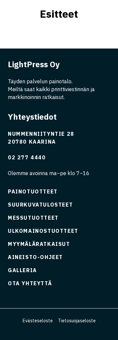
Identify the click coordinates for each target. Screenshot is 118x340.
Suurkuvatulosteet (40, 204)
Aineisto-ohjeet (35, 257)
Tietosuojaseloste (77, 321)
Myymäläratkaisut (39, 244)
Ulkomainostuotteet (43, 231)
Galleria (22, 270)
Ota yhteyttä (30, 283)
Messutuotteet (33, 217)
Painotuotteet (33, 191)
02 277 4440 (27, 157)
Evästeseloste (38, 321)
